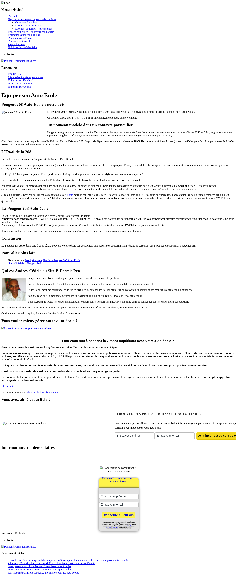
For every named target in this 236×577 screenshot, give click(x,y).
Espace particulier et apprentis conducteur (31, 31)
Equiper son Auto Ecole (28, 25)
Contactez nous (16, 44)
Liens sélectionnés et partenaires (25, 77)
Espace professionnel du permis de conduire (32, 19)
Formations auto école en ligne (25, 34)
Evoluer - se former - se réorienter (33, 28)
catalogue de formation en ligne (43, 392)
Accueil (12, 16)
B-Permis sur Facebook (21, 80)
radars (70, 194)
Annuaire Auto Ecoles (20, 38)
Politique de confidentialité (22, 47)
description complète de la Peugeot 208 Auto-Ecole (52, 260)
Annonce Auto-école (19, 41)
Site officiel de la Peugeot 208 (24, 263)
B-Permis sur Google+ (20, 86)
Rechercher (7, 532)
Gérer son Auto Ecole (27, 22)
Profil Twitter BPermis (20, 83)
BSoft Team (14, 74)
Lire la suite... (8, 386)
